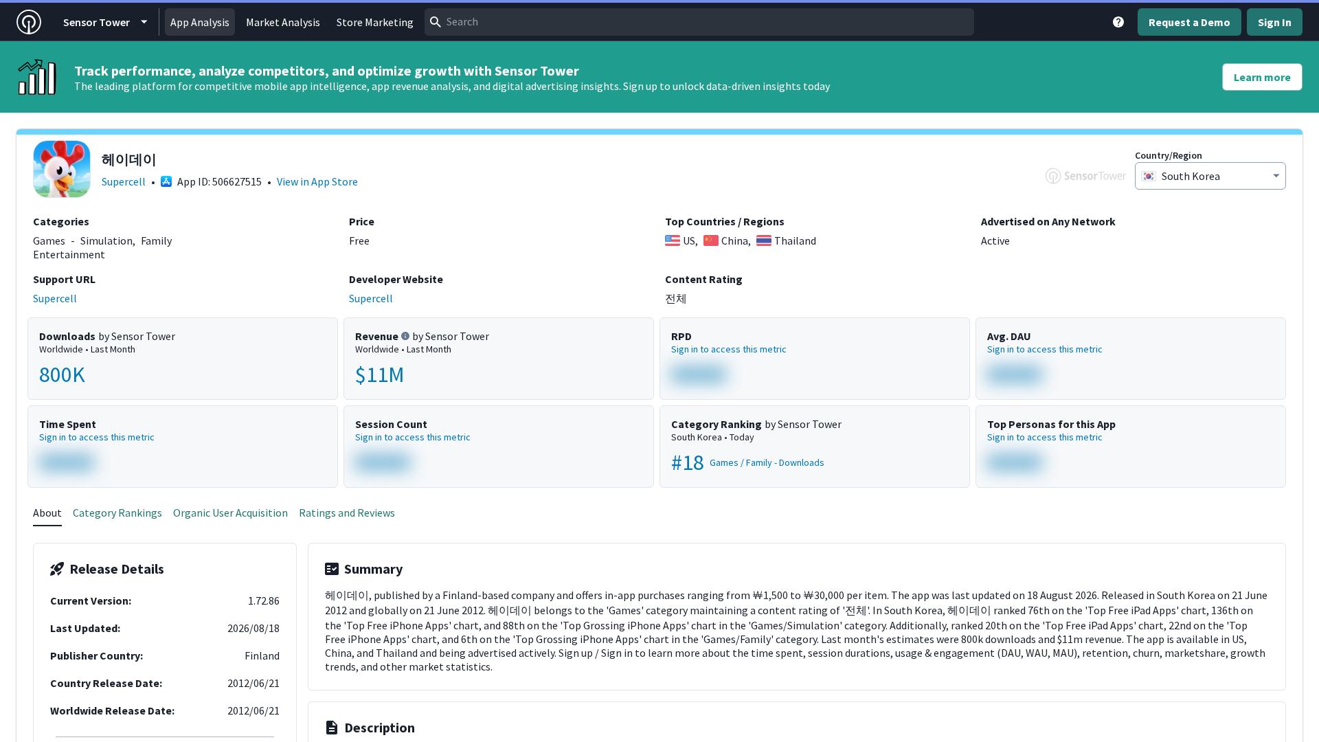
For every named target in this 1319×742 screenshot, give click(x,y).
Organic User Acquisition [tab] (230, 512)
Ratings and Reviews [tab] (347, 512)
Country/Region (1168, 155)
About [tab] (47, 512)
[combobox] (699, 22)
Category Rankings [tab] (117, 512)
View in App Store (317, 181)
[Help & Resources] (1118, 22)
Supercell (124, 181)
